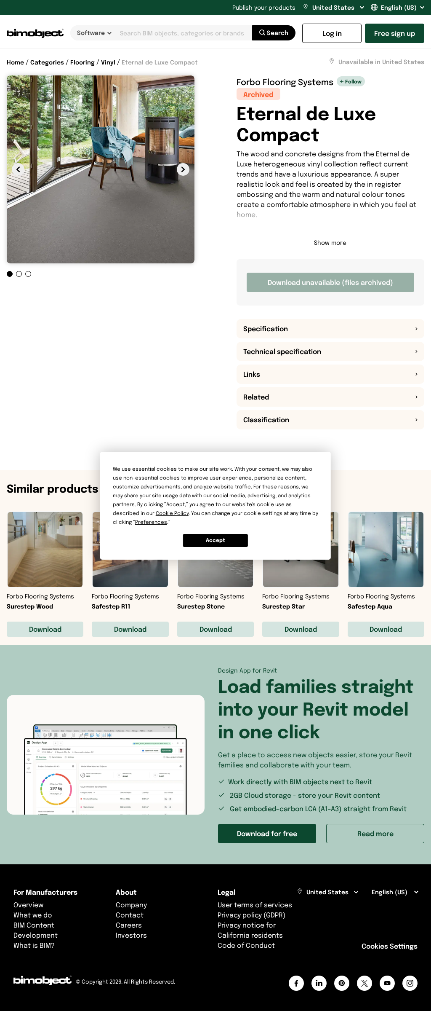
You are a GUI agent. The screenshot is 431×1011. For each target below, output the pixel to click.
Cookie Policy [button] (172, 513)
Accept (215, 540)
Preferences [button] (151, 522)
